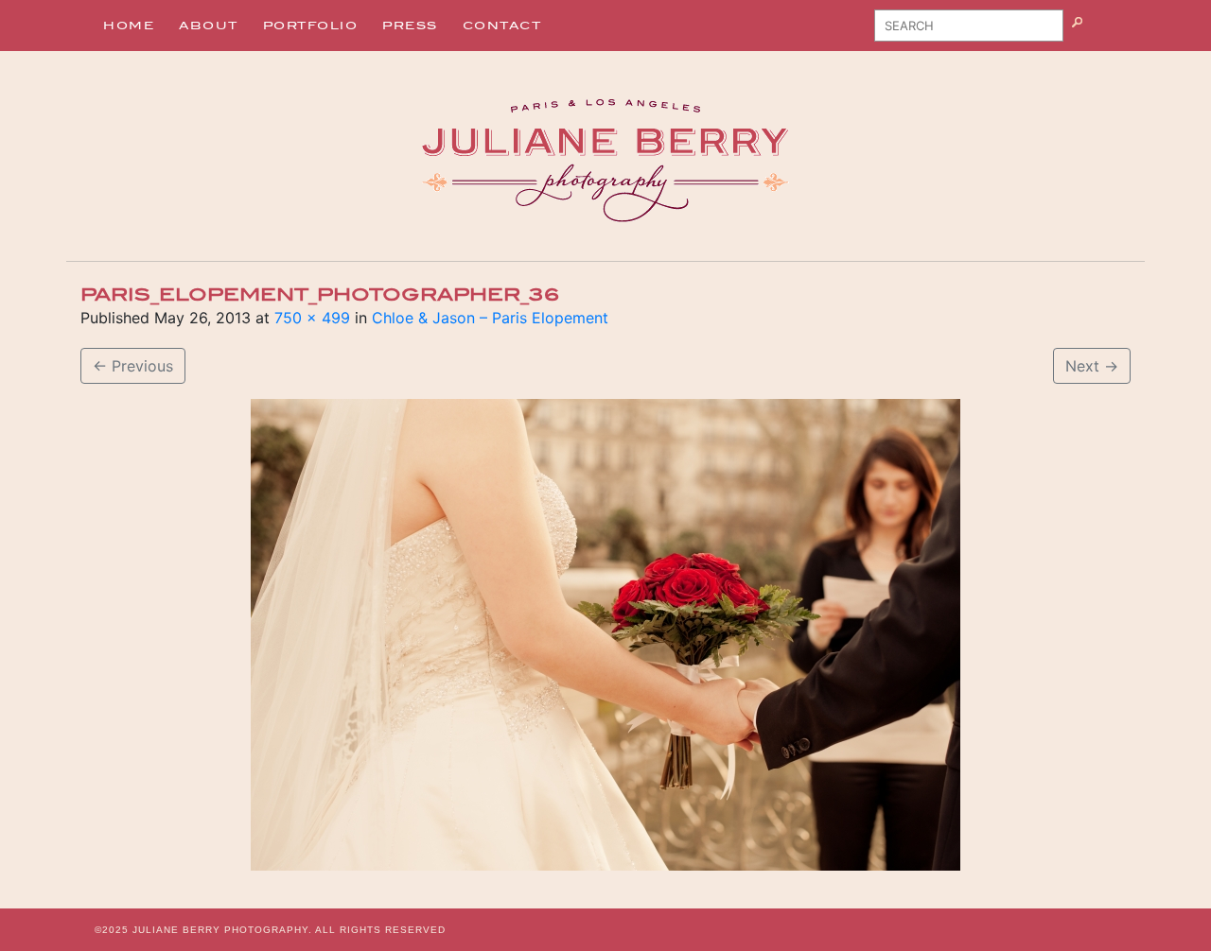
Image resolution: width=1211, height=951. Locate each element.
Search (1101, 32)
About (208, 25)
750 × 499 (312, 317)
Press (410, 25)
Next (1091, 365)
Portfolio (311, 25)
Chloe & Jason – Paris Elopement (490, 317)
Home (128, 25)
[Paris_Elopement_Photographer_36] (605, 635)
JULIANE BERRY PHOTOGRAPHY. (222, 930)
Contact (502, 25)
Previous (133, 365)
